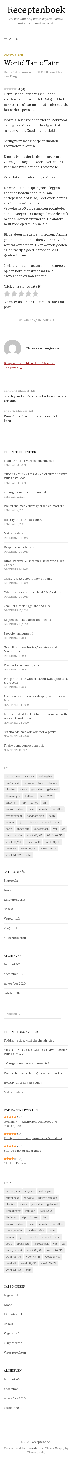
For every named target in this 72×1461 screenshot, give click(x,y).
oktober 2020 (13, 993)
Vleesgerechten (15, 937)
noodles (57, 809)
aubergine (45, 776)
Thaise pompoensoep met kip (24, 745)
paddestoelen (35, 815)
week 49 (11, 848)
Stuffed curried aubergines (22, 1150)
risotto (33, 822)
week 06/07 (34, 835)
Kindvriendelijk (14, 899)
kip (24, 802)
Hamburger (13, 796)
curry (23, 789)
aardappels (13, 776)
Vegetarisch (13, 55)
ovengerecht (14, 815)
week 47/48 (32, 320)
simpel (46, 822)
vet (55, 828)
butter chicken (47, 783)
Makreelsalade (14, 533)
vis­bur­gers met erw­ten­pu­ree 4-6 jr (28, 492)
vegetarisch (41, 828)
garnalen (37, 789)
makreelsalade (15, 809)
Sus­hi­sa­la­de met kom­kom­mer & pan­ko (30, 732)
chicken (10, 789)
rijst (21, 822)
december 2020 (14, 974)
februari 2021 (13, 964)
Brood (8, 890)
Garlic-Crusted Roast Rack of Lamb (28, 578)
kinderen (11, 802)
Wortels (48, 320)
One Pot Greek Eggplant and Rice (27, 606)
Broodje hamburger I (18, 633)
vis (63, 828)
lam (45, 802)
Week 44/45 (55, 835)
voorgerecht (14, 835)
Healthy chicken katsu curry (23, 520)
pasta (52, 815)
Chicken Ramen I (15, 1163)
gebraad (52, 789)
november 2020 (15, 983)
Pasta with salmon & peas (21, 665)
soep (9, 828)
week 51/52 (13, 855)
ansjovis (29, 776)
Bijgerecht (11, 880)
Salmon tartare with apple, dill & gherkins (32, 592)
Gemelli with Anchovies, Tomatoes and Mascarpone (30, 1124)
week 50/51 (48, 848)
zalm (28, 855)
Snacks (8, 909)
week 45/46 (13, 842)
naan (31, 809)
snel (57, 822)
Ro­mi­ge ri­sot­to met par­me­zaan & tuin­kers (33, 1138)
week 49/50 (28, 848)
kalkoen (30, 796)
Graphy (60, 1448)
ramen (10, 822)
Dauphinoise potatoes (19, 547)
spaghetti (23, 828)
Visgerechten (13, 928)
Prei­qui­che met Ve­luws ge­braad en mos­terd (34, 506)
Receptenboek (36, 10)
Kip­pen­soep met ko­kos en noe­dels (27, 620)
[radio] (7, 294)
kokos (34, 802)
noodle (43, 809)
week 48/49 (52, 842)
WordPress (36, 1448)
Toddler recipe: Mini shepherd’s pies (29, 460)
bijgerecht (12, 783)
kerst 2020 (47, 796)
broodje (29, 783)
